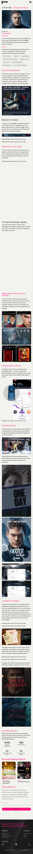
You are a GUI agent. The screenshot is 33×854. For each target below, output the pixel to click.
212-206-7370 (5, 837)
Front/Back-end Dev (24, 59)
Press (25, 836)
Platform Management (17, 62)
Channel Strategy (7, 56)
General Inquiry (27, 833)
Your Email (27, 804)
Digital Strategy (25, 56)
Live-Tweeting (6, 62)
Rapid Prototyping (7, 65)
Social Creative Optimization (20, 65)
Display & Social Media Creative (10, 59)
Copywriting (16, 56)
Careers (25, 835)
